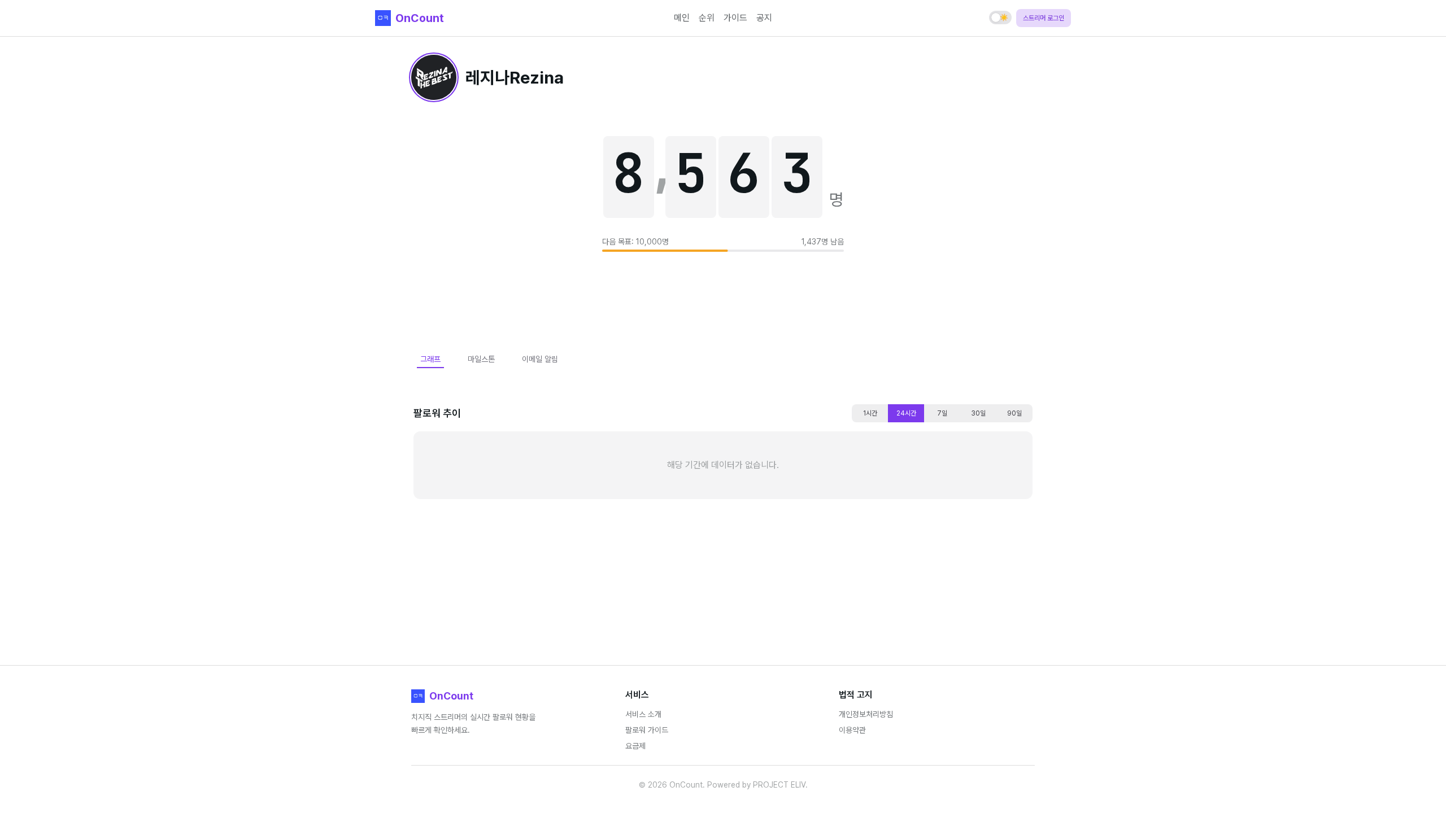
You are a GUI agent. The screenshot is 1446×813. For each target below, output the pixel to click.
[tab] (430, 359)
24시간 (906, 413)
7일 (942, 413)
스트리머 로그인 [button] (1043, 18)
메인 (682, 17)
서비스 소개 (643, 714)
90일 (1014, 413)
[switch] (1000, 17)
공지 (764, 17)
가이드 (735, 17)
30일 (978, 413)
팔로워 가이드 (646, 730)
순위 (707, 17)
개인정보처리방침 (866, 714)
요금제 (635, 745)
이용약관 (852, 730)
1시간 (870, 413)
